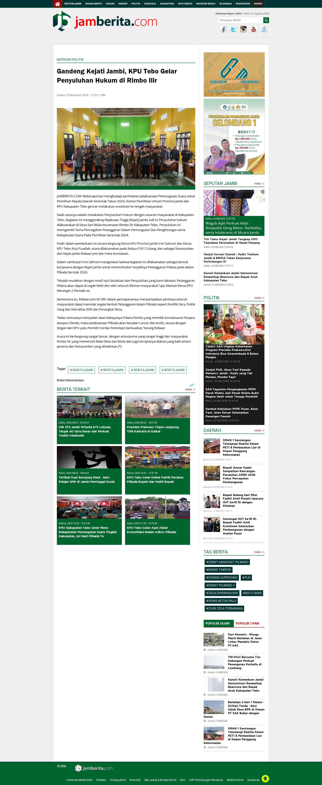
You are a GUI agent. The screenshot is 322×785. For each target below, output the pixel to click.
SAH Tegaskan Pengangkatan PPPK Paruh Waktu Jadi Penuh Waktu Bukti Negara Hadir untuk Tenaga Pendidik (232, 395)
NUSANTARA (167, 3)
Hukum (110, 3)
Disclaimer (253, 779)
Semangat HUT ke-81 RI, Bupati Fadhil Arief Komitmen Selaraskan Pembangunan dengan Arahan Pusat (240, 526)
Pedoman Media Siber (80, 779)
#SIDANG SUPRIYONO (221, 577)
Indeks (188, 390)
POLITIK (212, 298)
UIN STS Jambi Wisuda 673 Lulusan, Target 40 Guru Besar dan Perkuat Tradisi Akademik (85, 431)
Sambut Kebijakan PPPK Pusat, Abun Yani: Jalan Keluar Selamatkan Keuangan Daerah (232, 414)
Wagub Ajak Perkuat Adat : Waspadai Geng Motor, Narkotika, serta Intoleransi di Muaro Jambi (234, 228)
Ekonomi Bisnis (205, 3)
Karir (182, 779)
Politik (135, 3)
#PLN (246, 577)
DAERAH (212, 431)
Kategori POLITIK (70, 59)
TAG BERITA (216, 552)
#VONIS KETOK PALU (221, 601)
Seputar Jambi (72, 3)
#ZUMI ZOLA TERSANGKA (224, 608)
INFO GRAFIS (185, 3)
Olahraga (225, 3)
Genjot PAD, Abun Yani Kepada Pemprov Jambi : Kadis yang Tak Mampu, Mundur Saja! (229, 375)
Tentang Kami (118, 779)
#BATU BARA (252, 593)
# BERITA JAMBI (81, 370)
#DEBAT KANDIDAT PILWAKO (227, 562)
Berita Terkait (73, 390)
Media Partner (235, 779)
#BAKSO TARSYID (218, 570)
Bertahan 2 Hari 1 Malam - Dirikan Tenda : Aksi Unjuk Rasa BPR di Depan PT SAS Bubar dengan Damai (234, 709)
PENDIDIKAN (243, 3)
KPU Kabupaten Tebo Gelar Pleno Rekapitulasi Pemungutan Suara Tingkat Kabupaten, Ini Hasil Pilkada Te (88, 532)
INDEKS (258, 3)
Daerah (122, 3)
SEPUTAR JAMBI (220, 184)
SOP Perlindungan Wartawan (206, 779)
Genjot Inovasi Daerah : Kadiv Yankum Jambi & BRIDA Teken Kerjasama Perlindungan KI (231, 258)
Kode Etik (135, 779)
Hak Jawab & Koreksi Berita (160, 779)
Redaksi (101, 779)
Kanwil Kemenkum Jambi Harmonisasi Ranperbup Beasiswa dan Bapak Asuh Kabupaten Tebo (231, 276)
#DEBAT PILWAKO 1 (220, 585)
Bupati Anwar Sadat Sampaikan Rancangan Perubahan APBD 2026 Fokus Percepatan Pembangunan (239, 475)
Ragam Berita (93, 3)
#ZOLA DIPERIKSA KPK (222, 593)
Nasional (150, 3)
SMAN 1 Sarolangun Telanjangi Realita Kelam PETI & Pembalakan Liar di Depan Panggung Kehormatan (242, 447)
